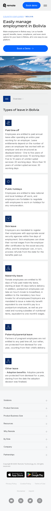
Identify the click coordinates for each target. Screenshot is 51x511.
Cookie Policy (25, 484)
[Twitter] (30, 500)
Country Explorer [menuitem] (13, 17)
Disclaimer (21, 491)
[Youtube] (11, 500)
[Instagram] (39, 500)
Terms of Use (40, 484)
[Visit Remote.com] (11, 5)
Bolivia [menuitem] (29, 17)
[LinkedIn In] (20, 500)
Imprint (31, 491)
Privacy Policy (11, 484)
